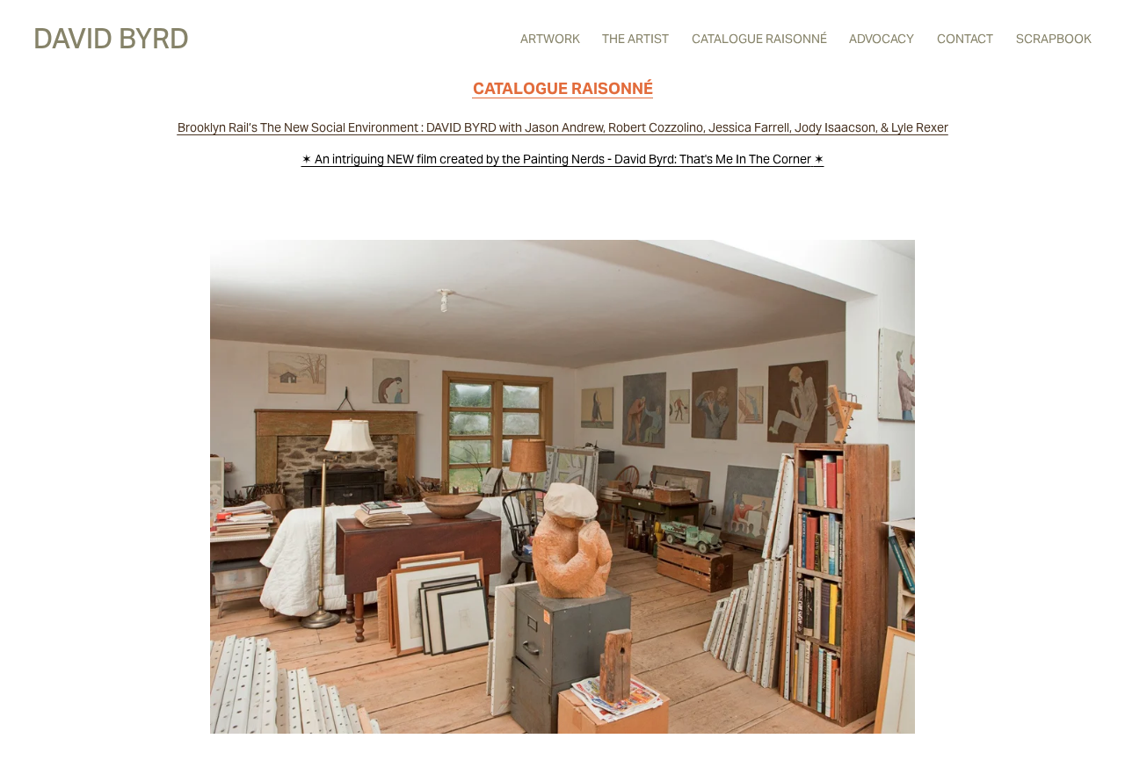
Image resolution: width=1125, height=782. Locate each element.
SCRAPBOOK (1054, 39)
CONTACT (965, 39)
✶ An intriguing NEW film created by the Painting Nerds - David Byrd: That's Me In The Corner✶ (562, 159)
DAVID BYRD (111, 38)
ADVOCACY (881, 39)
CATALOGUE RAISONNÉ (759, 39)
